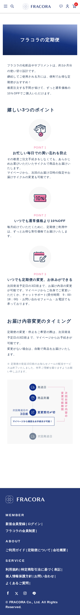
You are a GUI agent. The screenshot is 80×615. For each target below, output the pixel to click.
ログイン (34, 524)
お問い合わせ (44, 576)
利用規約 (12, 569)
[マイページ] (68, 6)
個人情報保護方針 (19, 576)
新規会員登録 (15, 524)
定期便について (39, 550)
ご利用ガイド (15, 550)
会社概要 (59, 550)
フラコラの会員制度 (20, 531)
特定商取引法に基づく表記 (41, 569)
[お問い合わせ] (61, 6)
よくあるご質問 (17, 583)
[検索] (12, 6)
